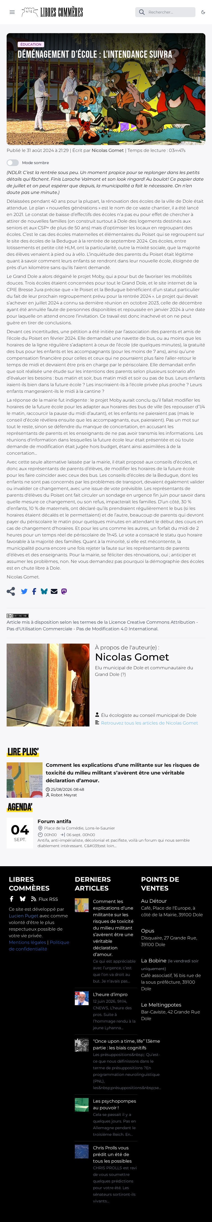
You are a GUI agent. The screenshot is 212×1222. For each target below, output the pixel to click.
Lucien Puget (23, 915)
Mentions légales (27, 942)
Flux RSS (48, 899)
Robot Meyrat (64, 794)
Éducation (30, 44)
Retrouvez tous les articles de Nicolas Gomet (149, 723)
